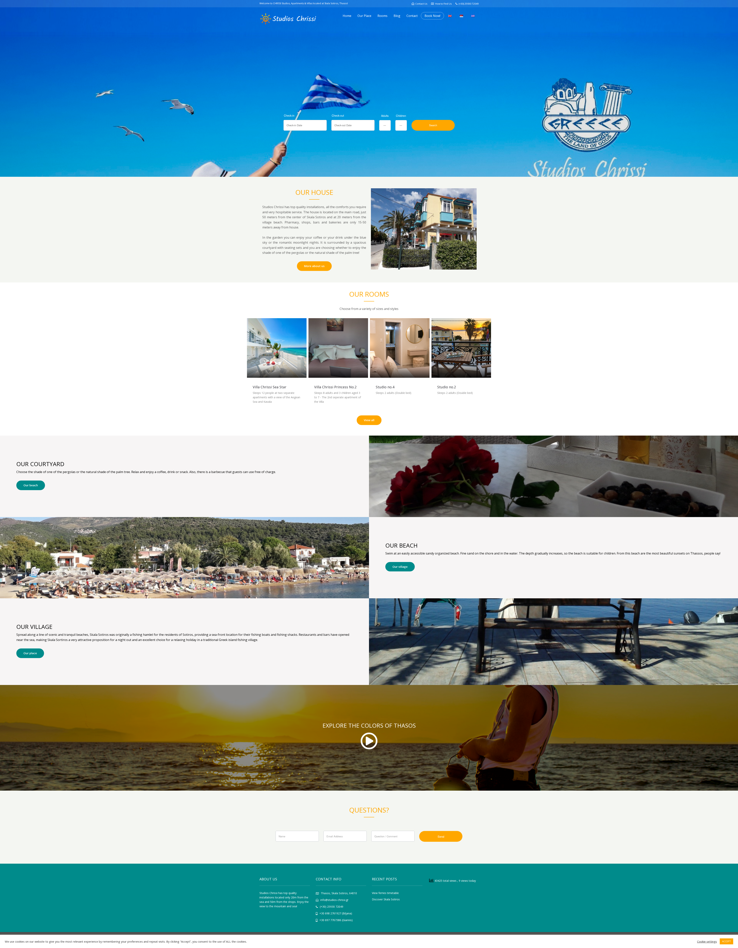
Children (401, 116)
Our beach (30, 485)
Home (347, 16)
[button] (375, 229)
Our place (30, 653)
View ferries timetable (385, 893)
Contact (412, 16)
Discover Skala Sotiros (386, 899)
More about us (314, 266)
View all (369, 420)
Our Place (364, 16)
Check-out (338, 115)
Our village (400, 567)
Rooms (382, 16)
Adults (385, 116)
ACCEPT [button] (726, 941)
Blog (397, 16)
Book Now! (432, 16)
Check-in (289, 115)
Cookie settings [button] (707, 941)
